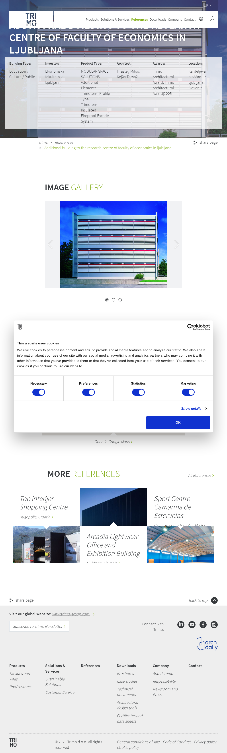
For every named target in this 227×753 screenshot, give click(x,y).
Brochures (125, 673)
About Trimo (163, 673)
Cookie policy (128, 747)
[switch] (88, 392)
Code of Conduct (177, 741)
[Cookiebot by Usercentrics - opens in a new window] (190, 327)
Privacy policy (205, 741)
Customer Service (59, 692)
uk (206, 5)
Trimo (43, 142)
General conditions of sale (138, 741)
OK (178, 422)
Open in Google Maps (112, 441)
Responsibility (164, 681)
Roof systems (20, 686)
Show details (191, 408)
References (139, 19)
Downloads (126, 665)
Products (17, 665)
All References (200, 475)
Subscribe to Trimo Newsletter (38, 626)
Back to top (198, 600)
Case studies (127, 681)
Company (161, 665)
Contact (195, 665)
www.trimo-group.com (71, 613)
